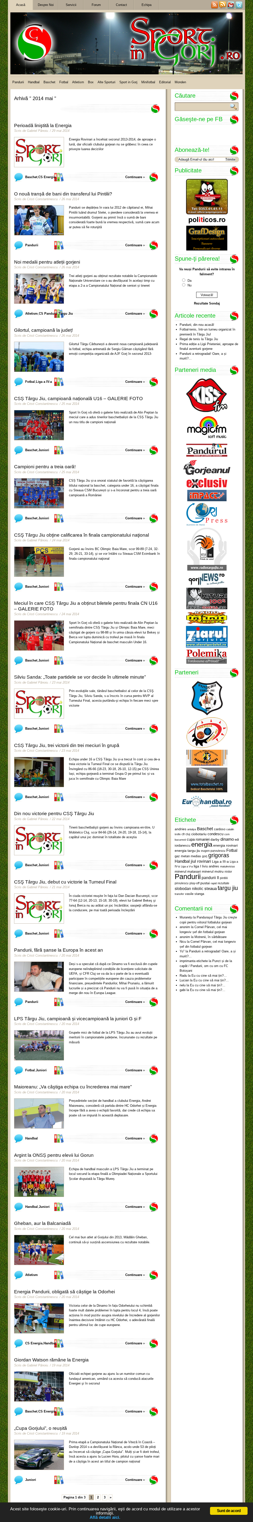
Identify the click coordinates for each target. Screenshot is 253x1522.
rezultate (223, 883)
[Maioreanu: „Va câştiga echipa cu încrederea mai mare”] (39, 1113)
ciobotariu (199, 834)
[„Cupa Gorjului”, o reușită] (39, 1455)
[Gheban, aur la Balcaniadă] (39, 1250)
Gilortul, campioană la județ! (43, 330)
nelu (183, 985)
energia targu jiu (187, 851)
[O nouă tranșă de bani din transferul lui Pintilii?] (39, 220)
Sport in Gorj (128, 82)
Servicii (71, 5)
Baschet (49, 82)
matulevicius (227, 866)
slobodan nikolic (189, 888)
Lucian (184, 980)
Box (91, 82)
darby (215, 839)
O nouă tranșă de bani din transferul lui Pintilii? (63, 193)
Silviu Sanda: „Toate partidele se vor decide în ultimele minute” (80, 677)
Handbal (34, 82)
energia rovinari (225, 845)
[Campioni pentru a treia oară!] (39, 493)
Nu (189, 285)
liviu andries (210, 866)
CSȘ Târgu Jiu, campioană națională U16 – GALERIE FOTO (78, 398)
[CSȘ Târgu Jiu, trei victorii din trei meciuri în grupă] (39, 772)
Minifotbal (148, 82)
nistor (228, 871)
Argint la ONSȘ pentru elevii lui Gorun (54, 1155)
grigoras (218, 855)
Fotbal (63, 82)
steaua (210, 888)
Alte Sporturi (106, 82)
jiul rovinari (201, 861)
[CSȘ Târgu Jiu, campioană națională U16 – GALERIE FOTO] (39, 425)
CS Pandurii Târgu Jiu (56, 313)
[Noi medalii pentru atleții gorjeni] (39, 289)
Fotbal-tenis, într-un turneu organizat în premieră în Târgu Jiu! (207, 332)
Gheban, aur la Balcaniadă (42, 1223)
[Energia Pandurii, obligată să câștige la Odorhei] (39, 1318)
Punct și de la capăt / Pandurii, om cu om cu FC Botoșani (206, 965)
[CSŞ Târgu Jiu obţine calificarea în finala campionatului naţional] (39, 562)
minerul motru (213, 871)
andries (180, 829)
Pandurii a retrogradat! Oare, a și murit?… (203, 356)
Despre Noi (46, 5)
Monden (180, 82)
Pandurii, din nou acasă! (197, 325)
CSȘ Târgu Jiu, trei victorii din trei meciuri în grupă (66, 745)
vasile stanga (194, 894)
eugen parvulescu (213, 850)
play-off (194, 883)
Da (189, 280)
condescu (215, 834)
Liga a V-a (187, 866)
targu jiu (228, 888)
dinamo (227, 839)
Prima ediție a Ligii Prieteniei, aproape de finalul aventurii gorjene (209, 346)
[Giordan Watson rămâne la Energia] (39, 1386)
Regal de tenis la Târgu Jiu (199, 339)
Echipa (146, 5)
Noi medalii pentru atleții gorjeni (47, 262)
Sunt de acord (229, 1511)
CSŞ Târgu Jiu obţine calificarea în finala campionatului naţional (81, 535)
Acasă (20, 5)
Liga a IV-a (44, 382)
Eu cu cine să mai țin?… (209, 975)
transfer (179, 893)
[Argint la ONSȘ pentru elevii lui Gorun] (39, 1182)
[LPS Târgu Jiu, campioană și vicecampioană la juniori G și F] (39, 1045)
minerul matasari (188, 871)
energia (201, 844)
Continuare (133, 177)
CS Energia (47, 177)
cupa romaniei (198, 839)
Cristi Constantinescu (42, 199)
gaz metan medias (188, 856)
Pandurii (18, 82)
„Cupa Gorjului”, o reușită (40, 1428)
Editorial (165, 82)
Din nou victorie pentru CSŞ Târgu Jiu (54, 813)
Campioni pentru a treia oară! (45, 466)
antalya (191, 829)
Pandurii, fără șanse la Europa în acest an (58, 950)
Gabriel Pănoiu (37, 131)
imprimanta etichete (194, 961)
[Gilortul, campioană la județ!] (39, 357)
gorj (204, 856)
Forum (96, 5)
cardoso (219, 829)
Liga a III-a (220, 861)
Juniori (43, 450)
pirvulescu (182, 883)
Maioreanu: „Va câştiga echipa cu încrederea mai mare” (73, 1086)
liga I (197, 866)
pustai (205, 883)
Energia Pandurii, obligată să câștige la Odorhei (64, 1291)
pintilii (224, 878)
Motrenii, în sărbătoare (210, 937)
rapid (214, 883)
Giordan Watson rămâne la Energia (51, 1359)
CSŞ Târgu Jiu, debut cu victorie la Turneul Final (65, 882)
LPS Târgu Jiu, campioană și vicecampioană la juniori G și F (78, 1018)
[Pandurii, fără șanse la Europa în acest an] (39, 977)
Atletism (78, 82)
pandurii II (210, 878)
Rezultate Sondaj (207, 303)
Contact (121, 5)
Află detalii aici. (105, 1517)
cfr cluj (186, 834)
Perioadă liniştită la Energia (43, 125)
